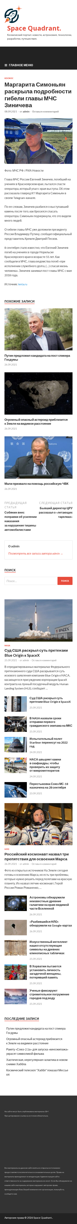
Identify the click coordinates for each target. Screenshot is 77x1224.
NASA (7, 645)
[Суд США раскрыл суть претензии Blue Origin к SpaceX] (38, 642)
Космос (8, 78)
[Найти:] (38, 581)
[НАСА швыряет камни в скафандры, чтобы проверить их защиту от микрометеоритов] (15, 772)
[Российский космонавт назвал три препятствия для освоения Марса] (38, 846)
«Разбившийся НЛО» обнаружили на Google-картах (51, 923)
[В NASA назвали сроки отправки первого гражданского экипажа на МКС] (15, 730)
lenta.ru (22, 284)
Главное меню (21, 65)
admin (26, 111)
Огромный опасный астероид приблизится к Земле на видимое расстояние (36, 421)
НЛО (6, 849)
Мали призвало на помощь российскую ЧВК (36, 483)
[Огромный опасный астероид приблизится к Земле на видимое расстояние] (38, 415)
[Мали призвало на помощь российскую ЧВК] (38, 479)
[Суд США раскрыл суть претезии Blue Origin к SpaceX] (15, 710)
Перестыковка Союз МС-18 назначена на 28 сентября (49, 785)
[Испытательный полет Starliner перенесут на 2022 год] (15, 751)
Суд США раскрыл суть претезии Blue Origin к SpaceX (50, 699)
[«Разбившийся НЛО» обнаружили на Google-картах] (15, 934)
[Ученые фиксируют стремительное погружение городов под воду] (15, 1003)
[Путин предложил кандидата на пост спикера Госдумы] (38, 351)
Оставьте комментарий (45, 111)
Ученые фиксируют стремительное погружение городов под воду (49, 994)
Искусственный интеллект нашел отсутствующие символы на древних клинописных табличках (49, 947)
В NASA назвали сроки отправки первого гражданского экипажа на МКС (51, 721)
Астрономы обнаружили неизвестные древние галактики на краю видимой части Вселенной (49, 903)
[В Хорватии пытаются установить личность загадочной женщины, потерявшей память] (15, 978)
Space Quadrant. (34, 28)
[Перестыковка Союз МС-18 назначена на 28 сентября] (15, 796)
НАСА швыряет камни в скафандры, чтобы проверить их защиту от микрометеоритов (45, 765)
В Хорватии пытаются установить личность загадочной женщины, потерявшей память (45, 971)
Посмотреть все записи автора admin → (35, 553)
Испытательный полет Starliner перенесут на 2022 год (49, 742)
